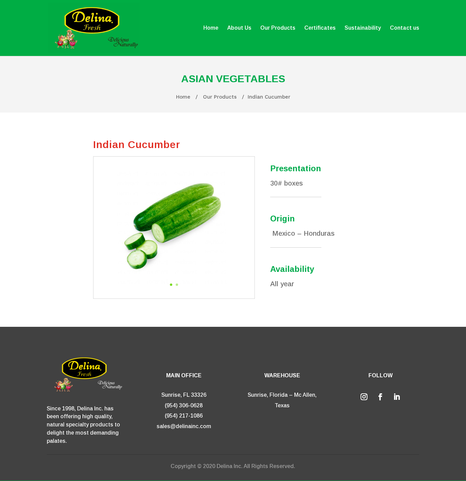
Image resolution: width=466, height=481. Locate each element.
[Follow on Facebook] (380, 397)
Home (210, 28)
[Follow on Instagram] (364, 397)
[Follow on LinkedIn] (397, 397)
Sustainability (363, 28)
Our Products (277, 28)
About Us (239, 28)
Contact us (404, 28)
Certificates (320, 28)
